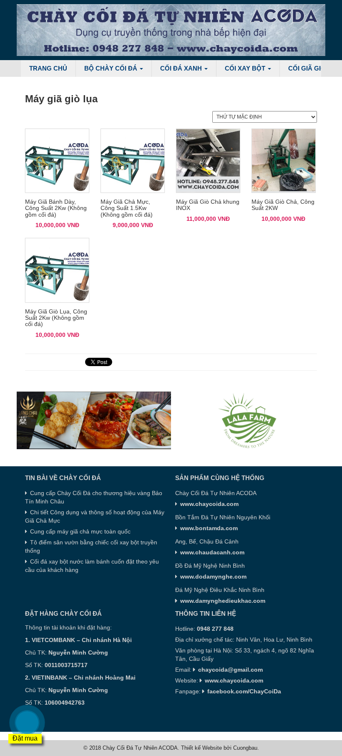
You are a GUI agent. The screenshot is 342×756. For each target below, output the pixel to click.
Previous (23, 420)
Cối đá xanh (182, 68)
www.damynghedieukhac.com (222, 600)
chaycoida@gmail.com (230, 669)
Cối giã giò (307, 68)
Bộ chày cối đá (111, 68)
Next (319, 420)
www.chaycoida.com (234, 680)
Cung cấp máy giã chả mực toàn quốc (80, 531)
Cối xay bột (246, 68)
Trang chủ (48, 68)
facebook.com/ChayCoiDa (244, 691)
